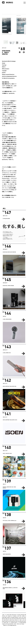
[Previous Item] (4, 21)
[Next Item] (23, 21)
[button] (14, 231)
